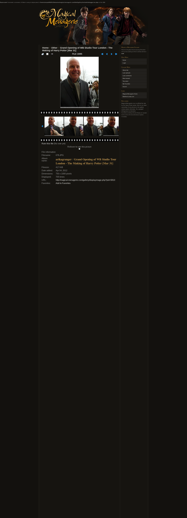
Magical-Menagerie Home (130, 94)
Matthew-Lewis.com (128, 96)
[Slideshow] (52, 54)
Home (45, 48)
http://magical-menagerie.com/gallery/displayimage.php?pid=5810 (85, 180)
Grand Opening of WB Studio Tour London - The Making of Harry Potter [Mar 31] (86, 161)
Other (54, 48)
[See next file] (111, 54)
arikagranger (64, 159)
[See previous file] (107, 54)
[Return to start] (102, 54)
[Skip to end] (116, 54)
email (122, 53)
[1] (79, 149)
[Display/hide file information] (47, 54)
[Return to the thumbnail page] (42, 54)
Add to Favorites (63, 183)
